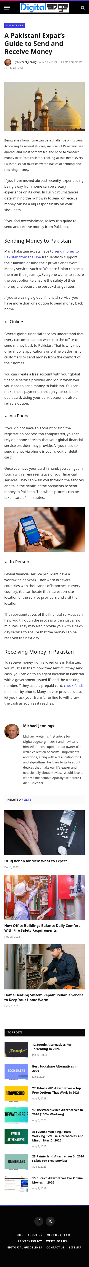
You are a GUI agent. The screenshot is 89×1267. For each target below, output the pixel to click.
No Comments (73, 62)
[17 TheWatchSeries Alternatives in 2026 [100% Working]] (16, 1115)
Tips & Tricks (14, 25)
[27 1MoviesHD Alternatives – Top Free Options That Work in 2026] (16, 1094)
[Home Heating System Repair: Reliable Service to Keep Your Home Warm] (44, 966)
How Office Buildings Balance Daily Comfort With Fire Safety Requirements (42, 928)
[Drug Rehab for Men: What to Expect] (44, 832)
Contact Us (55, 1247)
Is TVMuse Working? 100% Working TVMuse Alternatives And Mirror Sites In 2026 (58, 1136)
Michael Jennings (27, 62)
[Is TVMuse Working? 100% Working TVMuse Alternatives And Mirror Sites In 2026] (16, 1137)
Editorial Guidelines (24, 1247)
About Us (35, 1235)
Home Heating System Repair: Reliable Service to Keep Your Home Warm (43, 997)
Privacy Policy (30, 1241)
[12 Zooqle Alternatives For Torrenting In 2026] (16, 1050)
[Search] (82, 8)
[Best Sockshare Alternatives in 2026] (16, 1072)
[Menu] (7, 8)
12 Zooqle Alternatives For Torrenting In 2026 (52, 1046)
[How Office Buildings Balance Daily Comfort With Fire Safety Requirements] (44, 897)
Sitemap (75, 1247)
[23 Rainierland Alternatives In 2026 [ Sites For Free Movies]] (16, 1162)
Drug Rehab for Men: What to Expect (35, 861)
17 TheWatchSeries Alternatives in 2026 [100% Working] (57, 1112)
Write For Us (56, 1241)
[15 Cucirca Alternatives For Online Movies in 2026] (16, 1184)
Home (18, 1235)
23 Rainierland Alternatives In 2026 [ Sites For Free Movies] (58, 1158)
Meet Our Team (58, 1235)
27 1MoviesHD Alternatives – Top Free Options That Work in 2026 (56, 1090)
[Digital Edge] (44, 8)
